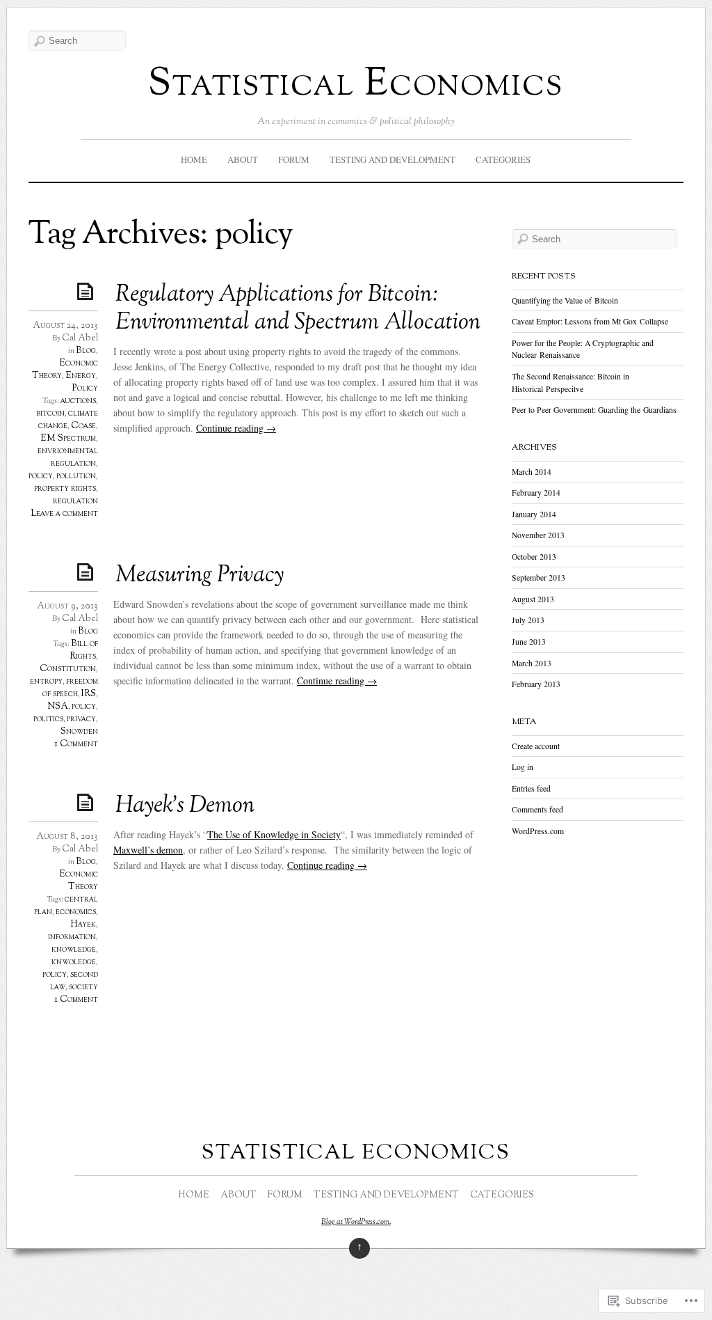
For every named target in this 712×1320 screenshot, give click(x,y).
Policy (85, 388)
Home (194, 159)
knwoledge (73, 962)
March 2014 (531, 471)
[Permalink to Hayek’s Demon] (87, 801)
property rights (65, 488)
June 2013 (529, 641)
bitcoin (50, 413)
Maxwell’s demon (148, 849)
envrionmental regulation (68, 457)
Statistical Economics (355, 85)
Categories (503, 159)
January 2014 (534, 514)
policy (41, 476)
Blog (86, 351)
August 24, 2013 (65, 326)
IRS (88, 694)
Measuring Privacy (199, 575)
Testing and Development (392, 159)
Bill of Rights (84, 650)
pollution (76, 476)
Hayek (83, 924)
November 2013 (538, 535)
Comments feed (537, 809)
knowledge (73, 949)
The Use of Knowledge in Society (274, 834)
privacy (81, 719)
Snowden (79, 731)
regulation (75, 501)
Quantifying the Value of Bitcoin (565, 300)
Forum (293, 159)
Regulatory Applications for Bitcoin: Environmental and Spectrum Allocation (297, 309)
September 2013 (538, 577)
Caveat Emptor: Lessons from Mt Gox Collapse (590, 321)
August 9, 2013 (67, 606)
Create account (536, 746)
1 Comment (76, 744)
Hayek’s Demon (184, 806)
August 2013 (533, 599)
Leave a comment (64, 514)
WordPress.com (538, 831)
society (83, 987)
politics (48, 719)
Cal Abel (80, 338)
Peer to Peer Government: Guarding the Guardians (594, 409)
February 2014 (536, 492)
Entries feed (531, 788)
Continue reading (236, 427)
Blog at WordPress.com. (356, 1221)
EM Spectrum (68, 438)
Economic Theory (78, 880)
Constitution (68, 669)
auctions (78, 401)
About (242, 159)
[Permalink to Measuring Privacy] (87, 571)
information (72, 937)
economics (76, 912)
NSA (57, 706)
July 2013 (528, 620)
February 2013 (536, 684)
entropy (46, 681)
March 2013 (531, 663)
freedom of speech (70, 687)
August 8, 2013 (67, 837)
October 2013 (534, 556)
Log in (522, 767)
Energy (80, 376)
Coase (83, 426)
